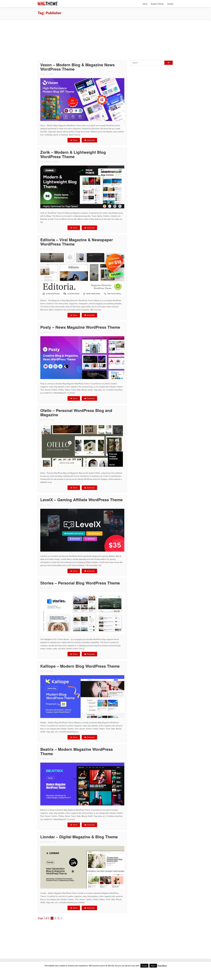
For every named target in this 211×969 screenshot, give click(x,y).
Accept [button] (144, 965)
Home (145, 4)
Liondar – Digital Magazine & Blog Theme (79, 837)
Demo (75, 140)
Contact (170, 4)
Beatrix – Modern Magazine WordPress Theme (76, 751)
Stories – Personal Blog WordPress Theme (80, 583)
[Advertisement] (105, 39)
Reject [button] (153, 965)
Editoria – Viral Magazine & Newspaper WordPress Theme (76, 242)
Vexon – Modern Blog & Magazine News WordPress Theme (77, 67)
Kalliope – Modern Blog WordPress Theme (80, 666)
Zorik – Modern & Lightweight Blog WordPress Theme (73, 154)
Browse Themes (157, 4)
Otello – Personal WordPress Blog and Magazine (76, 412)
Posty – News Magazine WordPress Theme (80, 327)
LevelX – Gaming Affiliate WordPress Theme (81, 499)
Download (90, 140)
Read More (162, 965)
